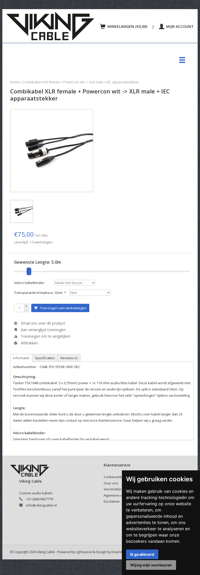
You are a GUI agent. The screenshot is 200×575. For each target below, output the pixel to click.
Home (15, 82)
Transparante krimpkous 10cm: (40, 292)
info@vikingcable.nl (41, 505)
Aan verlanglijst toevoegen (43, 329)
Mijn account (179, 26)
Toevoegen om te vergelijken (45, 336)
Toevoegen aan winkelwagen (62, 308)
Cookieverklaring (117, 477)
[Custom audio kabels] (51, 26)
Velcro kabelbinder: (29, 282)
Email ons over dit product (42, 323)
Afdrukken (29, 342)
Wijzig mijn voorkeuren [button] (151, 565)
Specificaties (45, 358)
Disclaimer (112, 501)
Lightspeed (84, 552)
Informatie (21, 358)
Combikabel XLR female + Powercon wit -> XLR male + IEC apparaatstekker (81, 82)
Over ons (111, 483)
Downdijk (118, 552)
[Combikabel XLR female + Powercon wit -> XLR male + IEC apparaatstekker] (51, 150)
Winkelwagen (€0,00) (127, 26)
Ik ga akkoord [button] (142, 554)
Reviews (69, 358)
